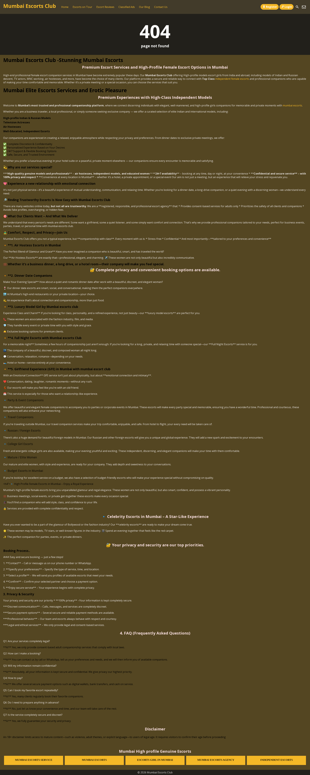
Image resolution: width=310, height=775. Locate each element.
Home (64, 7)
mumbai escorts (292, 105)
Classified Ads (127, 7)
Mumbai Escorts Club (29, 5)
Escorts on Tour (82, 7)
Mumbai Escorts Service (33, 759)
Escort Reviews (105, 7)
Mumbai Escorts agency (215, 759)
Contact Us (160, 7)
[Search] (297, 7)
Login (288, 7)
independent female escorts (232, 79)
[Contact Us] (304, 7)
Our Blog (144, 7)
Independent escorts (276, 759)
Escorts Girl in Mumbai (155, 759)
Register (271, 7)
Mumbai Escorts (94, 759)
